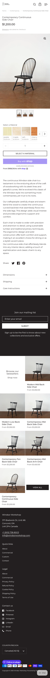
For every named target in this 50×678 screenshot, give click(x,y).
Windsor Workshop (20, 670)
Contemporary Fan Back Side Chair (12, 449)
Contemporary (14, 11)
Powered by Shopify (34, 670)
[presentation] (45, 134)
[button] (44, 145)
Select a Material (10, 125)
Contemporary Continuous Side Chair (12, 488)
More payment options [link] (25, 166)
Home (4, 11)
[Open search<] (34, 4)
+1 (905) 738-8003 (10, 532)
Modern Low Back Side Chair (12, 412)
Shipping (5, 29)
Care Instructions (11, 288)
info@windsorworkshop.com (16, 535)
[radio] (7, 134)
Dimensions (9, 275)
